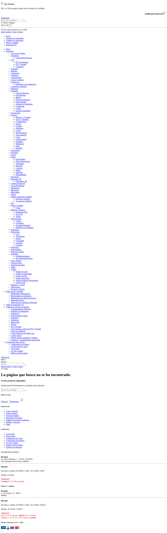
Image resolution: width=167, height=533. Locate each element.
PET (12, 203)
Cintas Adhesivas (22, 93)
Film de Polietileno (23, 100)
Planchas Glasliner (23, 199)
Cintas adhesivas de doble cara (22, 333)
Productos (10, 51)
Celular (18, 221)
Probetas (19, 148)
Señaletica (15, 254)
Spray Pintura (16, 261)
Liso (17, 234)
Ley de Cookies (17, 351)
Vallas (13, 267)
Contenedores (21, 122)
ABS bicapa (15, 287)
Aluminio (14, 69)
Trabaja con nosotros (14, 447)
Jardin (18, 170)
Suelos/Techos (16, 263)
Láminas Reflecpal (18, 183)
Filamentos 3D (21, 181)
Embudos (19, 142)
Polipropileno (16, 250)
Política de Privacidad (19, 353)
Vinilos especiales (22, 278)
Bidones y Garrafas (23, 117)
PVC (13, 60)
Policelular (15, 230)
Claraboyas (15, 82)
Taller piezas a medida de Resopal (24, 302)
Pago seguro (10, 436)
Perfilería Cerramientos (19, 311)
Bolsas (18, 97)
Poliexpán (14, 247)
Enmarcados (15, 113)
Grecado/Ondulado (23, 225)
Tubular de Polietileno (24, 104)
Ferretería (14, 153)
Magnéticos (15, 188)
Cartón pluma (16, 336)
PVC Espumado (22, 62)
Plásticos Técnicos (18, 210)
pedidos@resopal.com (154, 14)
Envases (14, 115)
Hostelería (15, 177)
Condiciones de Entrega (20, 344)
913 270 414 (9, 4)
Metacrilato (15, 192)
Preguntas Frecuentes (14, 418)
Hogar (13, 157)
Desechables (20, 159)
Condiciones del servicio (15, 342)
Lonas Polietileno (17, 186)
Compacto (20, 223)
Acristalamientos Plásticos (21, 309)
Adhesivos (15, 56)
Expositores (15, 150)
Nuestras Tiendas (12, 416)
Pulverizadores (21, 133)
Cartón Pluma (16, 78)
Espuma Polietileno (23, 111)
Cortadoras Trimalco (19, 86)
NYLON (19, 214)
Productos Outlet (17, 252)
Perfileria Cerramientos (24, 228)
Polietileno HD (21, 212)
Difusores (14, 89)
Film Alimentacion (23, 161)
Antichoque (20, 236)
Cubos (18, 131)
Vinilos (13, 269)
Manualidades (21, 175)
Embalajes (15, 318)
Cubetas (19, 126)
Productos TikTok (18, 289)
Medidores (20, 144)
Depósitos (19, 128)
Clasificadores (21, 139)
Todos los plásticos (18, 331)
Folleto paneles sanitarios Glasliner (24, 338)
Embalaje (14, 91)
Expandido (20, 241)
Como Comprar (12, 411)
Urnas (18, 208)
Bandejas (19, 166)
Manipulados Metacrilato (20, 294)
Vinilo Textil (20, 283)
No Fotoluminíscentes (24, 258)
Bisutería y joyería (18, 285)
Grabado (19, 245)
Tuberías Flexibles (18, 265)
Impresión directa (17, 300)
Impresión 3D (16, 179)
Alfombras (20, 164)
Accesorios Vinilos (18, 53)
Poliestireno (15, 232)
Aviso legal (15, 349)
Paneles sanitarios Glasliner (21, 197)
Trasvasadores (21, 135)
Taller (8, 424)
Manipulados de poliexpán (21, 296)
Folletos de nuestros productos (17, 307)
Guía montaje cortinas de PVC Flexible (26, 329)
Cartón (18, 109)
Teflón (18, 217)
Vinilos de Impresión (24, 274)
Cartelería (14, 75)
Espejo (18, 239)
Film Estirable (21, 102)
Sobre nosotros (11, 413)
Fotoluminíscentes (23, 256)
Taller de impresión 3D (15, 305)
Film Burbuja (21, 95)
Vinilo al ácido (21, 276)
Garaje (13, 155)
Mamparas (15, 190)
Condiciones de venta (19, 347)
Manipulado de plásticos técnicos (23, 298)
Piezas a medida (17, 205)
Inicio (8, 49)
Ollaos (13, 194)
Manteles (19, 172)
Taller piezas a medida (14, 291)
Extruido (19, 243)
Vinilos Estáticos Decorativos (27, 280)
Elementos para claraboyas (26, 84)
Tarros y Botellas (22, 120)
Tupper (18, 124)
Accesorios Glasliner (24, 201)
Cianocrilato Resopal (24, 58)
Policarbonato (16, 219)
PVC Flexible (21, 64)
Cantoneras (15, 73)
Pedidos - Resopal (13, 422)
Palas (18, 146)
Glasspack (20, 67)
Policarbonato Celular (19, 316)
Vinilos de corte (22, 272)
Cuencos (19, 168)
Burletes (14, 71)
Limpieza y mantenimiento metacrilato (25, 340)
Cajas (18, 137)
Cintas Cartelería (17, 80)
